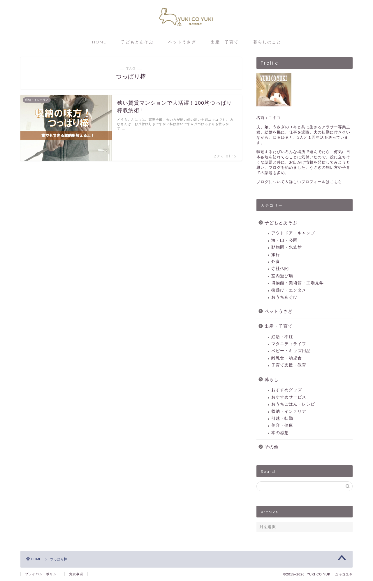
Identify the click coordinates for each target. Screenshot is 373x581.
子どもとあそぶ (137, 42)
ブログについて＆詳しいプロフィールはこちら (299, 182)
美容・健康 (282, 425)
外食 (275, 261)
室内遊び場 (282, 276)
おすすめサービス (288, 397)
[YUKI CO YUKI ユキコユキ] (186, 29)
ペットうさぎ (182, 42)
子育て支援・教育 (288, 365)
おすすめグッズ (286, 390)
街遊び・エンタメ (288, 290)
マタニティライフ (288, 344)
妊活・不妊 (282, 337)
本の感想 (280, 433)
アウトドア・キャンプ (293, 233)
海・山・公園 (284, 240)
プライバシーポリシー (42, 574)
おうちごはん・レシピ (293, 404)
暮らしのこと (267, 42)
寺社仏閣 (280, 268)
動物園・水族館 (286, 247)
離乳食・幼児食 (286, 358)
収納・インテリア (288, 411)
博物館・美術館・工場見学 (297, 283)
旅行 (275, 254)
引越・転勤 (282, 418)
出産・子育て (225, 42)
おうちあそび (284, 297)
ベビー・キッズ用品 (291, 351)
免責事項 (76, 574)
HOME (99, 42)
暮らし (272, 379)
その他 (272, 446)
